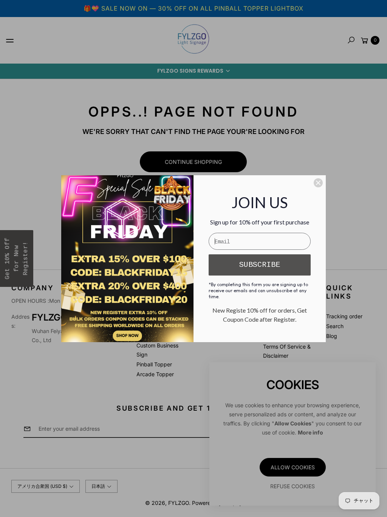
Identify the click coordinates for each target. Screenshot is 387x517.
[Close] (318, 182)
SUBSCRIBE (259, 264)
